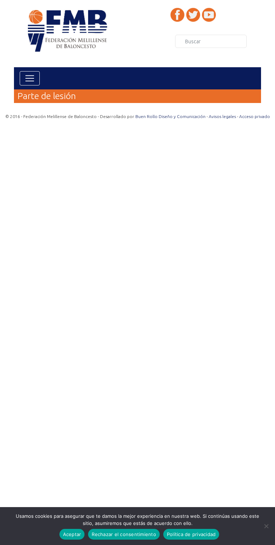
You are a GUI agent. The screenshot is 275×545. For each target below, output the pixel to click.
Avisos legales (222, 116)
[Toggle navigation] (30, 78)
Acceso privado (254, 116)
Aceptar (72, 534)
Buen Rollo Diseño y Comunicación (170, 116)
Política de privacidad (191, 534)
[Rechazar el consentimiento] (266, 526)
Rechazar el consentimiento (124, 534)
